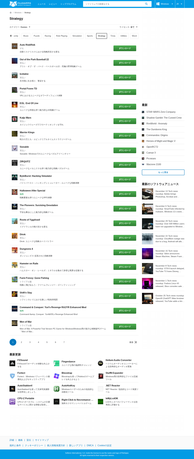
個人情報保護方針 (56, 445)
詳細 (12, 440)
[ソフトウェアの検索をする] (146, 4)
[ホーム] (11, 12)
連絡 (20, 440)
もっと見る (163, 172)
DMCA (90, 445)
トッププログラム (68, 4)
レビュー (53, 4)
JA (177, 4)
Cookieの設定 (105, 445)
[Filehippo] (20, 4)
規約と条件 (15, 445)
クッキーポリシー (34, 445)
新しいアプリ (76, 445)
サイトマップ (42, 440)
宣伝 (29, 440)
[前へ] (12, 36)
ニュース (42, 4)
